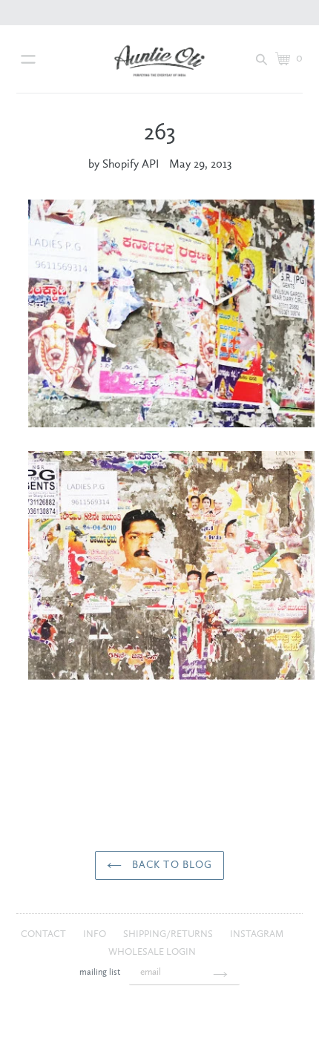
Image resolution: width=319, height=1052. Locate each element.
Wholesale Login (152, 952)
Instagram (256, 934)
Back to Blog (171, 865)
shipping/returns (169, 934)
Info (95, 934)
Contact (44, 934)
